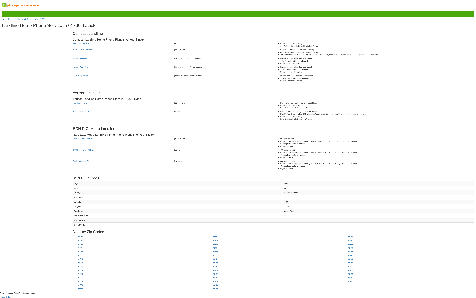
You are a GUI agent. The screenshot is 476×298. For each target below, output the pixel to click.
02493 (350, 274)
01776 (80, 281)
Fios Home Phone (80, 103)
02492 (350, 270)
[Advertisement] (12, 66)
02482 (350, 266)
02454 (215, 270)
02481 (350, 262)
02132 (215, 255)
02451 (215, 259)
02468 (350, 259)
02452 (215, 262)
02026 (80, 288)
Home (4, 19)
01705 (80, 251)
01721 (80, 255)
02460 (215, 288)
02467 (350, 255)
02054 (215, 248)
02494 (350, 277)
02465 (350, 248)
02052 (215, 244)
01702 (80, 240)
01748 (80, 266)
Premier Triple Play (80, 75)
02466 (350, 251)
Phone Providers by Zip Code (19, 19)
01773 (80, 277)
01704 (80, 248)
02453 (215, 266)
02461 (350, 236)
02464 (350, 244)
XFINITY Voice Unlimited (82, 49)
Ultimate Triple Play (80, 67)
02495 (350, 281)
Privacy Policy (5, 297)
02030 (215, 240)
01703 (80, 244)
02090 (215, 251)
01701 (80, 236)
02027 (215, 236)
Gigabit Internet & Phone (82, 161)
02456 (215, 274)
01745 (80, 259)
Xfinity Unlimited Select (82, 43)
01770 (80, 270)
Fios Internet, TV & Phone (83, 111)
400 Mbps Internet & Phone (83, 150)
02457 (215, 277)
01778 (80, 285)
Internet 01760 (39, 19)
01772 (80, 274)
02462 (350, 240)
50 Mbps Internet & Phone (83, 138)
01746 (80, 262)
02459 (215, 285)
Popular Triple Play (80, 58)
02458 (215, 281)
